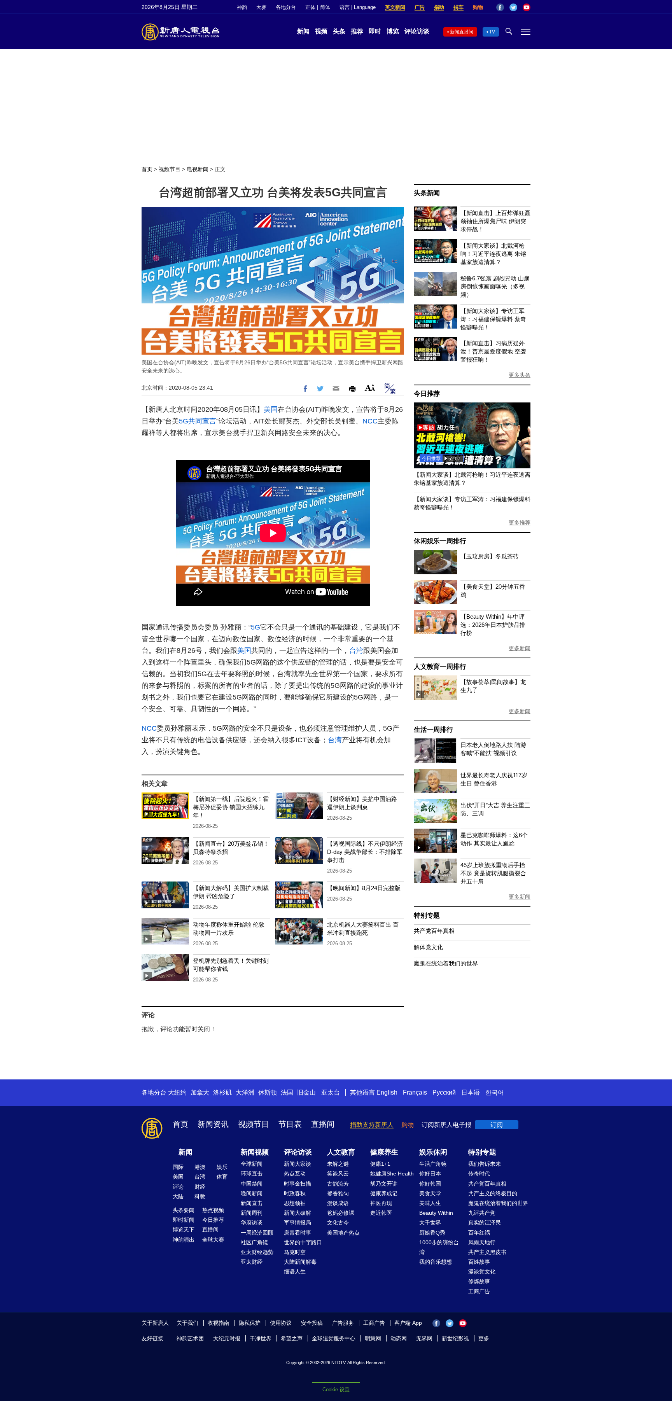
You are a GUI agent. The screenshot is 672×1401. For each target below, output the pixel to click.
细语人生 (295, 1271)
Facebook (500, 7)
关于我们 (187, 1323)
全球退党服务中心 (333, 1338)
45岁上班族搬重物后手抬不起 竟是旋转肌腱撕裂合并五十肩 (493, 873)
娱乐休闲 (433, 1152)
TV (492, 32)
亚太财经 (251, 1262)
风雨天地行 (481, 1242)
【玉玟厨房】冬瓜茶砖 (489, 556)
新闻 (303, 31)
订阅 (496, 1124)
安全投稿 (312, 1323)
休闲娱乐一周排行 (440, 541)
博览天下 (183, 1229)
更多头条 (519, 375)
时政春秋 (295, 1193)
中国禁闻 (251, 1184)
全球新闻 (251, 1164)
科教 (199, 1196)
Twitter (513, 7)
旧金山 (306, 1092)
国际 (178, 1167)
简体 (325, 7)
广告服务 (343, 1323)
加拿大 (200, 1092)
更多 (483, 1338)
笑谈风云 (338, 1173)
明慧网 (373, 1338)
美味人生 (430, 1203)
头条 (339, 31)
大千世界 (430, 1222)
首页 (147, 169)
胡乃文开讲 (383, 1184)
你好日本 (430, 1173)
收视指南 (218, 1323)
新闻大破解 (297, 1213)
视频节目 (169, 169)
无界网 (424, 1338)
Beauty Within (436, 1213)
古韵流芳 (338, 1184)
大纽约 (177, 1092)
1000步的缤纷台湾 (439, 1247)
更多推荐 (519, 522)
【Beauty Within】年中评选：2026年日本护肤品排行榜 (492, 624)
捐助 (439, 7)
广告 (420, 7)
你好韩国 (430, 1184)
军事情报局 (297, 1222)
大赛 (261, 7)
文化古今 (338, 1222)
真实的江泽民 (484, 1222)
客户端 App (408, 1323)
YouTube (526, 7)
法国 (287, 1092)
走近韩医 (381, 1213)
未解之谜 (338, 1164)
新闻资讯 (213, 1124)
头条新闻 (427, 193)
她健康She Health (392, 1173)
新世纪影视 (455, 1338)
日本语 (470, 1092)
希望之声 (292, 1338)
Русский (444, 1092)
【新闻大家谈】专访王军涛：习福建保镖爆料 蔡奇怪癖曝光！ (493, 319)
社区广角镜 (254, 1242)
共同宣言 (202, 421)
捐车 (458, 7)
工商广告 (479, 1291)
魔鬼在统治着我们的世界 (446, 963)
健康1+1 (380, 1164)
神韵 (242, 7)
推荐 (357, 31)
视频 (321, 31)
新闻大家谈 (297, 1164)
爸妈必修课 (340, 1213)
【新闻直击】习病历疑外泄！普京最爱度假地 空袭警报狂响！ (493, 351)
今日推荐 (427, 393)
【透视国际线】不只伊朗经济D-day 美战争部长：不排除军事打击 (365, 851)
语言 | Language (358, 7)
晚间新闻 (251, 1193)
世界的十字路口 (303, 1242)
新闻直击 (251, 1203)
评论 (178, 1187)
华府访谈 (251, 1222)
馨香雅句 (338, 1193)
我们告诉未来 (484, 1164)
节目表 (290, 1124)
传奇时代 (479, 1173)
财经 (199, 1187)
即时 (375, 31)
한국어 (494, 1092)
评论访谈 (416, 31)
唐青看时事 (297, 1233)
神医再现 (381, 1203)
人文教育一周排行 (440, 666)
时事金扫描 (297, 1184)
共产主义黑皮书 (487, 1252)
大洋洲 (245, 1092)
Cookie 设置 (336, 1389)
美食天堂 (430, 1193)
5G (183, 421)
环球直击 (251, 1173)
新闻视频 (255, 1152)
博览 (393, 31)
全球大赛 (213, 1240)
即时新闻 (183, 1220)
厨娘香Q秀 (432, 1233)
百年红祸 (479, 1233)
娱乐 (222, 1167)
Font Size (370, 387)
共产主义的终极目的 (492, 1193)
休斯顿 (267, 1092)
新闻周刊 (251, 1213)
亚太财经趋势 (257, 1252)
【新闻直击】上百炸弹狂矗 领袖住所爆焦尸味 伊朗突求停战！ (495, 221)
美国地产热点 (343, 1233)
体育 (222, 1177)
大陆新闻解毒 (300, 1262)
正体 (310, 7)
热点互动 (295, 1173)
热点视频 (213, 1210)
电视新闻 (197, 169)
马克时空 (295, 1252)
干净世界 (260, 1338)
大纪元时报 (226, 1338)
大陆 (178, 1196)
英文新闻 (395, 7)
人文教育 (341, 1152)
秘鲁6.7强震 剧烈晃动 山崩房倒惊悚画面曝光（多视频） (495, 286)
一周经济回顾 (257, 1233)
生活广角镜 (432, 1164)
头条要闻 (183, 1210)
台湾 (356, 650)
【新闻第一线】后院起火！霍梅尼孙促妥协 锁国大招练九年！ (231, 807)
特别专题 (427, 915)
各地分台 (286, 7)
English (386, 1092)
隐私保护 (250, 1323)
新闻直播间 (461, 32)
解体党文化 (428, 947)
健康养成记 (383, 1193)
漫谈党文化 (481, 1271)
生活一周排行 (433, 729)
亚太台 (330, 1092)
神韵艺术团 (190, 1338)
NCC (370, 421)
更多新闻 (519, 648)
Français (415, 1092)
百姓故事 (479, 1262)
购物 (478, 7)
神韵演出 (183, 1240)
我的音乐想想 (435, 1262)
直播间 (322, 1124)
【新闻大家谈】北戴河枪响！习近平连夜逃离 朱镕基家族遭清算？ (493, 253)
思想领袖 (295, 1203)
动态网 (398, 1338)
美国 (271, 409)
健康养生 (384, 1152)
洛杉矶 (222, 1092)
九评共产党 (481, 1213)
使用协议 (281, 1323)
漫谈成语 (338, 1203)
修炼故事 (479, 1281)
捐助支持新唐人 (372, 1124)
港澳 (199, 1167)
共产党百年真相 (434, 930)
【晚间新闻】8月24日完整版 (364, 888)
